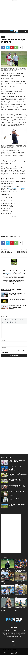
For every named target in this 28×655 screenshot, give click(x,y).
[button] (2, 31)
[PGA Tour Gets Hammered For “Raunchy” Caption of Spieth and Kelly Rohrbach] (7, 589)
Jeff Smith (7, 43)
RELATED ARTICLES (6, 289)
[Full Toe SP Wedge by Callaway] (4, 499)
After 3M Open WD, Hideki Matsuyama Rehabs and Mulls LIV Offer (6, 253)
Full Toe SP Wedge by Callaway (16, 498)
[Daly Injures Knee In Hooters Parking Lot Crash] (7, 576)
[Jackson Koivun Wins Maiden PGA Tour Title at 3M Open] (4, 295)
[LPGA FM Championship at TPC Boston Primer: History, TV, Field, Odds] (4, 475)
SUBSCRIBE (14, 649)
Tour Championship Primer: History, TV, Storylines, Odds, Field (17, 480)
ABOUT (4, 649)
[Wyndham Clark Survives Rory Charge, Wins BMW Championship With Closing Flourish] (4, 493)
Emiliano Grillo (13, 236)
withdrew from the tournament (16, 188)
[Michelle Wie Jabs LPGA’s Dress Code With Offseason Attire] (21, 602)
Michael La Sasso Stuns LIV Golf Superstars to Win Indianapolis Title (17, 486)
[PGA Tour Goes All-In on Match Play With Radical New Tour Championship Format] (4, 462)
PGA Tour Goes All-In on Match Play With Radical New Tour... (17, 461)
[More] (20, 47)
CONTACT (9, 649)
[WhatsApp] (16, 47)
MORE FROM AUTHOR (16, 289)
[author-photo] (14, 265)
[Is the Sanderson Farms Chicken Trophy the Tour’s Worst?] (21, 589)
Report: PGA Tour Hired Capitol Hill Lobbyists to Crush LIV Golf (22, 253)
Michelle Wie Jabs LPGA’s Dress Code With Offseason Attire (20, 609)
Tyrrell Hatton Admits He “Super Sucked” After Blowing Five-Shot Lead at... (7, 570)
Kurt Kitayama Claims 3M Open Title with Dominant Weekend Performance (17, 307)
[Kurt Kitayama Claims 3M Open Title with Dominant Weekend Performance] (4, 307)
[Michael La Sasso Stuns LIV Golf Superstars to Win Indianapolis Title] (4, 487)
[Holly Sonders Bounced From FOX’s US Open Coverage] (7, 602)
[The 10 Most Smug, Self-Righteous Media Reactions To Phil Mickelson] (21, 563)
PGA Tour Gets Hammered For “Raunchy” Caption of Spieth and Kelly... (7, 596)
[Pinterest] (12, 47)
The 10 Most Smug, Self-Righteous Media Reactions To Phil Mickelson (20, 570)
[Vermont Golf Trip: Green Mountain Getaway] (4, 506)
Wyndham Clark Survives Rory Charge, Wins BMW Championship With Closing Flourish (18, 493)
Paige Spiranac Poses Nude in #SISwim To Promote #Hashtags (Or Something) (20, 583)
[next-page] (4, 312)
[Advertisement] (14, 15)
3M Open (7, 236)
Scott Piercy (19, 236)
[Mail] (14, 284)
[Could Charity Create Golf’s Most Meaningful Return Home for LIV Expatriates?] (4, 468)
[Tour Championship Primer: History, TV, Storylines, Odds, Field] (4, 481)
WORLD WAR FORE (9, 273)
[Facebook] (3, 47)
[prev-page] (2, 312)
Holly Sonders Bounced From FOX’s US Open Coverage (6, 609)
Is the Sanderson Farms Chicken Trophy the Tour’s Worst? (20, 596)
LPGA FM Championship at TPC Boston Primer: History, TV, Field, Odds (18, 474)
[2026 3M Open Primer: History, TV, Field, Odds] (4, 301)
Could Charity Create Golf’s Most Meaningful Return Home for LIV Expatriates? (16, 468)
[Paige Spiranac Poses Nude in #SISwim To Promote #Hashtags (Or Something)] (21, 576)
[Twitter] (8, 47)
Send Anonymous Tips (21, 649)
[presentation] (3, 320)
